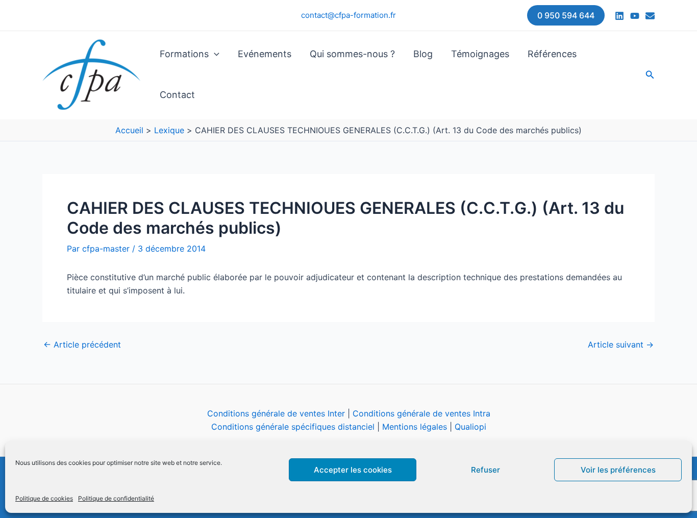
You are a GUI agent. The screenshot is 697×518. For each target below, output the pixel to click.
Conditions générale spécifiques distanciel (293, 427)
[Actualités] (650, 15)
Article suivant (621, 344)
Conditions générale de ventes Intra (421, 413)
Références (552, 53)
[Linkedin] (619, 15)
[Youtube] (634, 15)
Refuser (485, 470)
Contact (177, 94)
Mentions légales (414, 427)
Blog (423, 53)
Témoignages (480, 53)
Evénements (264, 53)
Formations (184, 53)
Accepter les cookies (353, 470)
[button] (566, 15)
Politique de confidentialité (116, 498)
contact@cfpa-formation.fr (348, 15)
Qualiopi (470, 427)
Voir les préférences (618, 470)
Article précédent (82, 344)
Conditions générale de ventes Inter (276, 413)
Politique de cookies (44, 498)
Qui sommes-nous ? (352, 53)
